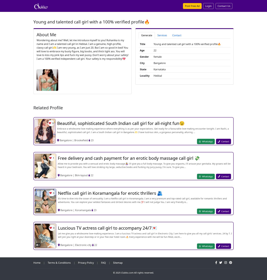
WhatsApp (207, 141)
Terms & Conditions (59, 262)
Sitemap (118, 262)
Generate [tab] (146, 35)
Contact (225, 141)
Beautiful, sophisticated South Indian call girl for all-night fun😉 (121, 123)
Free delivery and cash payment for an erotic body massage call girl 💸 (129, 158)
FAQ (103, 262)
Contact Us (224, 6)
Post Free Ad (192, 6)
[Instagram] (225, 262)
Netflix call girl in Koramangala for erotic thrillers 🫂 (110, 193)
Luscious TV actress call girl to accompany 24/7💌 (107, 228)
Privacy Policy (86, 262)
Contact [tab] (176, 35)
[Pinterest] (230, 262)
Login (208, 6)
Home (36, 262)
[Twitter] (220, 262)
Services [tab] (162, 35)
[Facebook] (216, 262)
